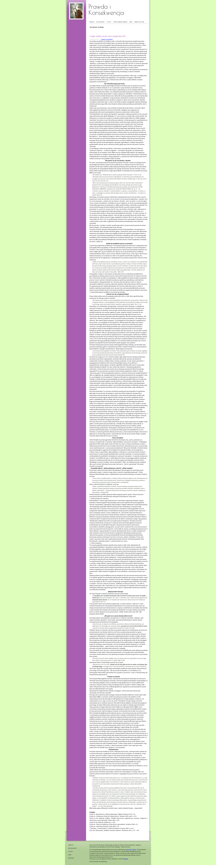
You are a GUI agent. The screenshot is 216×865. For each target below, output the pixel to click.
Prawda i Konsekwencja (106, 9)
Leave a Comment (107, 39)
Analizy (91, 22)
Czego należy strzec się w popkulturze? (107, 36)
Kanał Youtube (139, 22)
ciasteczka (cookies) (130, 849)
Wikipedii (125, 859)
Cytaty (109, 22)
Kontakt (71, 858)
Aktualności (100, 22)
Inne (130, 22)
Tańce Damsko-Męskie (120, 22)
